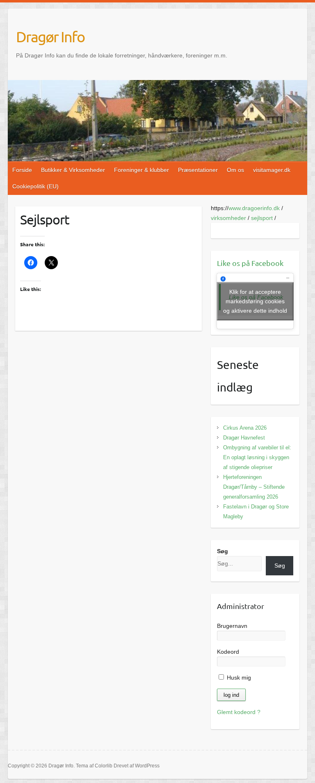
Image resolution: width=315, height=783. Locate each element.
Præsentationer (198, 170)
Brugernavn (232, 626)
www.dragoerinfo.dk (254, 208)
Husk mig (238, 677)
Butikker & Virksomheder (73, 170)
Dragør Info (50, 36)
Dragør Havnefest (244, 438)
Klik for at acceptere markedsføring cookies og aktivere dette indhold (255, 301)
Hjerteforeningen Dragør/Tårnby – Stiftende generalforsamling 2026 (254, 487)
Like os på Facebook (250, 263)
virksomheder (228, 218)
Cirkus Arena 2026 (245, 428)
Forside (22, 170)
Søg (222, 551)
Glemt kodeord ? (238, 712)
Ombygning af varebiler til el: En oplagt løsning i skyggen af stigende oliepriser (257, 457)
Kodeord (228, 651)
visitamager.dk (271, 170)
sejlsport (262, 218)
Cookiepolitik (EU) (35, 186)
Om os (235, 170)
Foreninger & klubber (141, 170)
